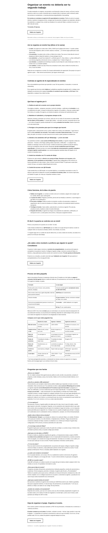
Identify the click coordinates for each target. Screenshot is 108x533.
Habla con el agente (35, 32)
